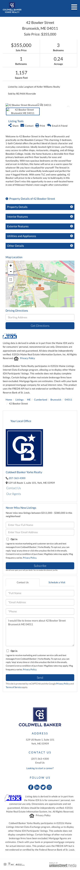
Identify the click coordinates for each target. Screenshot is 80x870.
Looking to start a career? (40, 768)
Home (9, 399)
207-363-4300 (17, 478)
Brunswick (55, 399)
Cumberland (40, 399)
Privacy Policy (27, 358)
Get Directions (40, 325)
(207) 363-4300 (40, 758)
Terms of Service (14, 687)
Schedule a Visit (57, 582)
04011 (68, 399)
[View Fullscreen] (10, 279)
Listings (19, 399)
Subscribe (40, 565)
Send (40, 677)
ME (29, 399)
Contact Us (13, 488)
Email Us (40, 762)
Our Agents (13, 493)
